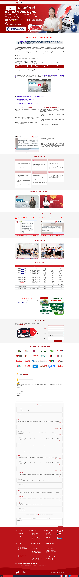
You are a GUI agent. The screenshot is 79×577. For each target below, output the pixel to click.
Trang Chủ (25, 2)
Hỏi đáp (63, 0)
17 (50, 514)
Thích (56, 422)
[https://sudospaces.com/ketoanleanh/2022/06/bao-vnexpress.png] (35, 352)
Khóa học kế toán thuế (21, 547)
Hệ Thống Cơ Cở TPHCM (50, 543)
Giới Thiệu (19, 532)
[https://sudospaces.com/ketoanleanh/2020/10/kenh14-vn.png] (27, 357)
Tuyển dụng (57, 0)
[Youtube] (18, 0)
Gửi (60, 526)
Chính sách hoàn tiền (35, 537)
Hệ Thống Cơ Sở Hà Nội (35, 543)
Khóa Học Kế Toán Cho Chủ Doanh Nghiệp (23, 100)
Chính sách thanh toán (35, 536)
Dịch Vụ (60, 2)
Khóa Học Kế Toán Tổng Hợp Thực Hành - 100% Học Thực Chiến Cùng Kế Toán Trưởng (30, 96)
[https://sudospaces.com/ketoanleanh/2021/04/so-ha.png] (43, 357)
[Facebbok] (57, 531)
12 (44, 514)
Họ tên (45, 326)
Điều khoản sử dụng (35, 533)
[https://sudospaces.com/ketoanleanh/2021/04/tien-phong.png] (35, 357)
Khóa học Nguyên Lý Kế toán (22, 41)
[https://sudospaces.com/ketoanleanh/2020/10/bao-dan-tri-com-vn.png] (43, 352)
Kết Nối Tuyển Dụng (35, 2)
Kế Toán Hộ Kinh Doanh (49, 534)
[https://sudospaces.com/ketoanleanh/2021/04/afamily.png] (60, 357)
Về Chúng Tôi (20, 530)
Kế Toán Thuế (48, 533)
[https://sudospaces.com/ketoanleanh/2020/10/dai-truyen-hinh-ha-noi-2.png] (51, 357)
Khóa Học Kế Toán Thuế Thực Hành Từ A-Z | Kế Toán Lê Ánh (25, 99)
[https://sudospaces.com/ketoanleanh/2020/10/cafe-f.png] (60, 352)
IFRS (46, 536)
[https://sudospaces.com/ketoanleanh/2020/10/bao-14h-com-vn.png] (51, 352)
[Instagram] (57, 534)
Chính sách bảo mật (35, 532)
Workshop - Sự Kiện (54, 2)
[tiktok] (21, 0)
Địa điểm (45, 335)
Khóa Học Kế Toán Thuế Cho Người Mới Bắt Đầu (25, 304)
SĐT (45, 328)
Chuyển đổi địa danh (49, 537)
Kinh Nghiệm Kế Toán (47, 2)
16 (48, 514)
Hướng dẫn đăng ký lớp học (36, 541)
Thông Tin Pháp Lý (34, 530)
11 (42, 514)
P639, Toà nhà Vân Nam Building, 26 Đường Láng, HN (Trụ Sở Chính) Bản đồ (37, 545)
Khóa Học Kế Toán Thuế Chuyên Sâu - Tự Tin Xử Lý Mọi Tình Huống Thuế (28, 103)
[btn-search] (63, 2)
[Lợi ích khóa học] (27, 143)
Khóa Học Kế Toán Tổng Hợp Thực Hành (23, 302)
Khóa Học (29, 2)
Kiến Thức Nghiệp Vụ (49, 530)
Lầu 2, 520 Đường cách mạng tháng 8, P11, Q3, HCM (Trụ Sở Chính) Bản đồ (50, 545)
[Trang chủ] (18, 2)
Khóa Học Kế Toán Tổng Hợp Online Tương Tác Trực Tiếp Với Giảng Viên (27, 97)
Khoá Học (19, 543)
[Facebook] (15, 0)
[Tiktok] (62, 531)
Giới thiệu (54, 0)
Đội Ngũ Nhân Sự (20, 533)
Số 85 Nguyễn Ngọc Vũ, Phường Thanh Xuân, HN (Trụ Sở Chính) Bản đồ (36, 549)
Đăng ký (58, 341)
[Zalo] (60, 534)
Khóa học (45, 333)
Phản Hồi (41, 2)
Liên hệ (60, 0)
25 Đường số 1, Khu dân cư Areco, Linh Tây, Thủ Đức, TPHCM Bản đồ (51, 551)
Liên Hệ (19, 534)
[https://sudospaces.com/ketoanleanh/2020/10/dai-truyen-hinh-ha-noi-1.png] (19, 352)
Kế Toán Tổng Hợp (48, 532)
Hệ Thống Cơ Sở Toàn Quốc (22, 536)
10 (40, 514)
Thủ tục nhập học (34, 534)
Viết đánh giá (25, 374)
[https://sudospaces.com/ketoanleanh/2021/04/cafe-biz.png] (19, 357)
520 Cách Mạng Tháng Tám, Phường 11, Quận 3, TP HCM (35, 278)
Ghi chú (45, 338)
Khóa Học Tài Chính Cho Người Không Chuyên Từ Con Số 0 (25, 102)
